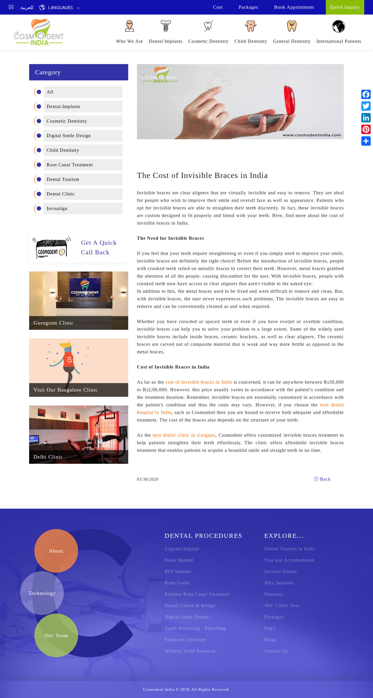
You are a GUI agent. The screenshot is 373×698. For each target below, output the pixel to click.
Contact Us (276, 650)
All (50, 91)
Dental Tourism (63, 179)
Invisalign (57, 208)
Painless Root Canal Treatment (197, 594)
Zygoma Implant (182, 548)
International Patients (338, 41)
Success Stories (280, 571)
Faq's (269, 628)
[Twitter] (366, 106)
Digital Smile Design (69, 135)
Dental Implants (165, 41)
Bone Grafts (177, 582)
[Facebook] (366, 94)
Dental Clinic (61, 193)
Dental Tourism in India (289, 548)
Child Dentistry (251, 41)
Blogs (270, 639)
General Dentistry (292, 41)
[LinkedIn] (366, 118)
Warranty (274, 594)
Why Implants (279, 582)
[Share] (366, 141)
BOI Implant (178, 571)
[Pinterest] (366, 129)
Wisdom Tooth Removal (190, 650)
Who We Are (129, 41)
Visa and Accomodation (289, 560)
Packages (274, 616)
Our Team (56, 635)
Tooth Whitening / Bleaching (195, 628)
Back (325, 479)
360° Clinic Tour (282, 605)
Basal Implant (179, 560)
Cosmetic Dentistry (208, 41)
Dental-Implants (63, 106)
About (56, 551)
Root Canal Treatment (70, 164)
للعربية (27, 7)
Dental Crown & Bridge (190, 605)
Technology (42, 593)
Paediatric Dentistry (186, 639)
